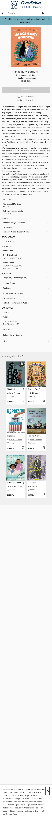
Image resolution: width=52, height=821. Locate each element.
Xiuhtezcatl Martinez (27, 75)
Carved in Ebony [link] (14, 483)
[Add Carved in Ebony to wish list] (23, 494)
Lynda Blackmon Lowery (36, 440)
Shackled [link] (11, 389)
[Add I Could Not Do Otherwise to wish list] (43, 494)
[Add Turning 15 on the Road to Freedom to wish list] (43, 447)
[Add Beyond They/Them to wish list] (43, 401)
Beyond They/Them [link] (35, 389)
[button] (26, 90)
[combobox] (21, 13)
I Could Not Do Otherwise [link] (35, 483)
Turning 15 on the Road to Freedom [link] (35, 436)
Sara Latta (33, 486)
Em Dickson (34, 393)
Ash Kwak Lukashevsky (27, 78)
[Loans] (43, 13)
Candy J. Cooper (14, 393)
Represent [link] (11, 436)
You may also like (12, 356)
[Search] (3, 13)
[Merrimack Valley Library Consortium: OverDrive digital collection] (26, 5)
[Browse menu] (48, 13)
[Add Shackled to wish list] (23, 401)
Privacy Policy (22, 792)
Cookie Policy (12, 814)
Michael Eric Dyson (15, 440)
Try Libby (8, 19)
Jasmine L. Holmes (15, 486)
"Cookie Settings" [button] (36, 805)
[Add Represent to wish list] (23, 447)
